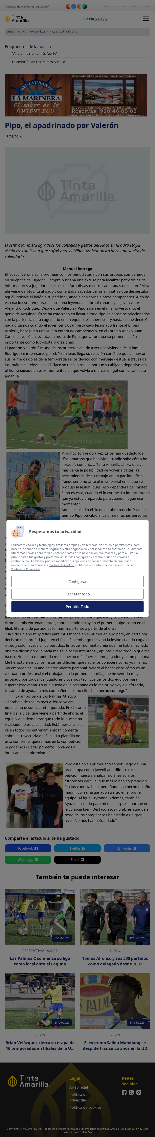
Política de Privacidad (25, 569)
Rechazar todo (77, 594)
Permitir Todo (77, 606)
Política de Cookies (61, 565)
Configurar (77, 581)
